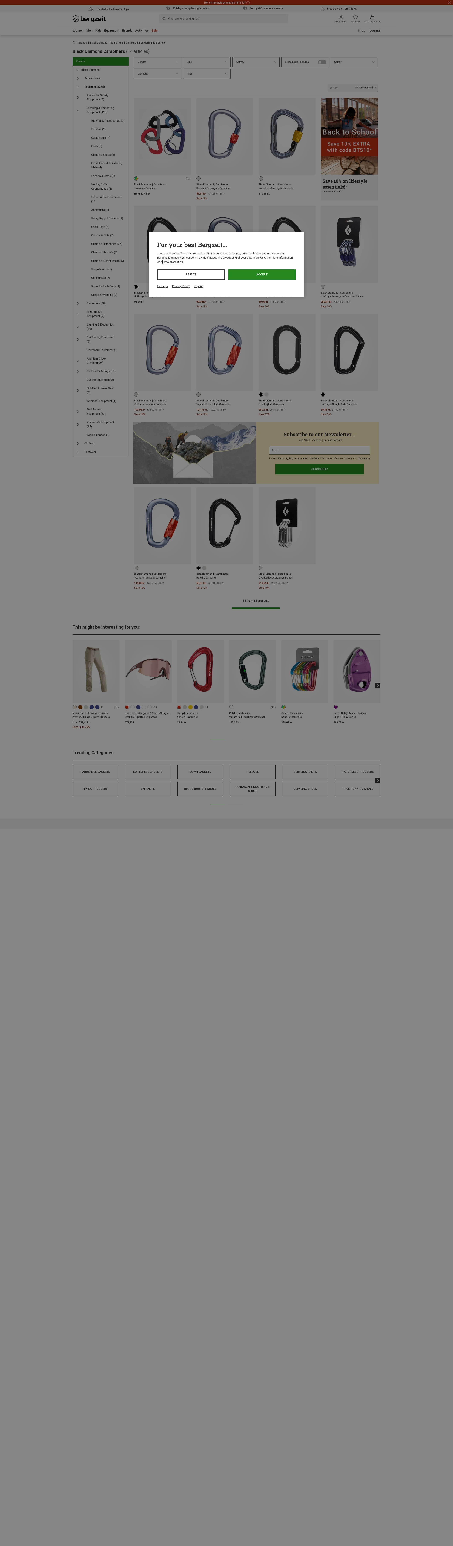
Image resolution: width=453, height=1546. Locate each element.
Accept (262, 274)
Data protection (173, 262)
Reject (191, 274)
